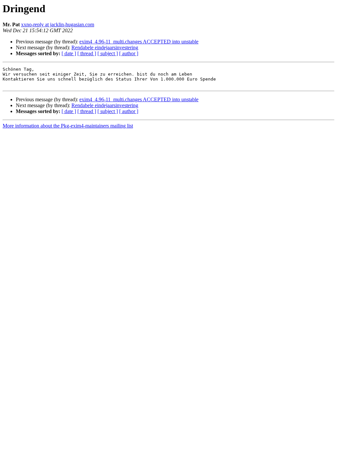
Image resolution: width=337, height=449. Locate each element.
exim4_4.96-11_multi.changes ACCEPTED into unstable (138, 41)
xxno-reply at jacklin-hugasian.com (57, 24)
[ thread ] (86, 53)
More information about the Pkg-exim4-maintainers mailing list (68, 126)
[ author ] (128, 53)
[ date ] (69, 53)
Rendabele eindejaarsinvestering (104, 47)
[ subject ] (107, 53)
